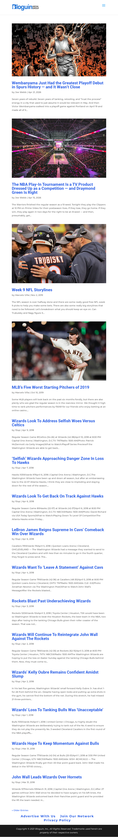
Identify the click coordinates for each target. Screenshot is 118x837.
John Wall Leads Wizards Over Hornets (47, 777)
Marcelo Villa (22, 295)
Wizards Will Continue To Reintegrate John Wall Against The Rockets (55, 636)
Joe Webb (20, 92)
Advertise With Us (38, 816)
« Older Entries (20, 810)
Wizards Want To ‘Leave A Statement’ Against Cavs (57, 567)
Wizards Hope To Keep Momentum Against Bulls (55, 743)
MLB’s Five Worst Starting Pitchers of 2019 (50, 387)
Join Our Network (77, 816)
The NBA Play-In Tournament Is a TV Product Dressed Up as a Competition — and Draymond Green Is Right (53, 188)
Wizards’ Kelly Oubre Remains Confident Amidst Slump (55, 674)
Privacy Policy (57, 820)
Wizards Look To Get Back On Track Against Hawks (57, 496)
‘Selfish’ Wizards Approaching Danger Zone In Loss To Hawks (58, 460)
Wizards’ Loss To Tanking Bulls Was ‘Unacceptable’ (57, 709)
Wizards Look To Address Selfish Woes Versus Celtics (53, 423)
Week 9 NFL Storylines (32, 290)
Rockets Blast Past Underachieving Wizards (51, 601)
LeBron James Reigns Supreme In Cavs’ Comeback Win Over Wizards (58, 531)
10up (17, 430)
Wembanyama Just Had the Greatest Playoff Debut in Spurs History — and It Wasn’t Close (57, 85)
